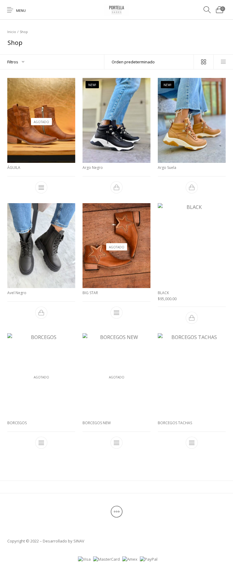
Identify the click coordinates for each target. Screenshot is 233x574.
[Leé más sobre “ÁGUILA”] (41, 187)
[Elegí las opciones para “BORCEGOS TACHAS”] (192, 443)
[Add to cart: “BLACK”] (192, 317)
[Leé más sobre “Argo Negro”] (116, 187)
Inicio (11, 31)
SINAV (78, 541)
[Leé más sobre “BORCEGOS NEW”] (116, 443)
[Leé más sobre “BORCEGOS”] (41, 443)
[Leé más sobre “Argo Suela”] (192, 187)
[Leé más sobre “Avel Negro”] (41, 313)
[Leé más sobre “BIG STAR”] (116, 313)
